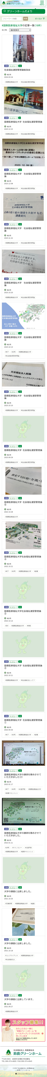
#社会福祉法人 (10, 959)
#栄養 (36, 571)
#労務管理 (8, 903)
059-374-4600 (10, 1061)
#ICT (7, 352)
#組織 (32, 903)
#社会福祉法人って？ (28, 680)
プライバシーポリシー (24, 1073)
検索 (25, 19)
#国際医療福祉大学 (11, 82)
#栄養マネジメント (11, 793)
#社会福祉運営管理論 (28, 82)
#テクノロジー (17, 848)
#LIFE (14, 352)
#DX (6, 626)
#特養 (29, 626)
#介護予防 (22, 789)
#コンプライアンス (11, 955)
